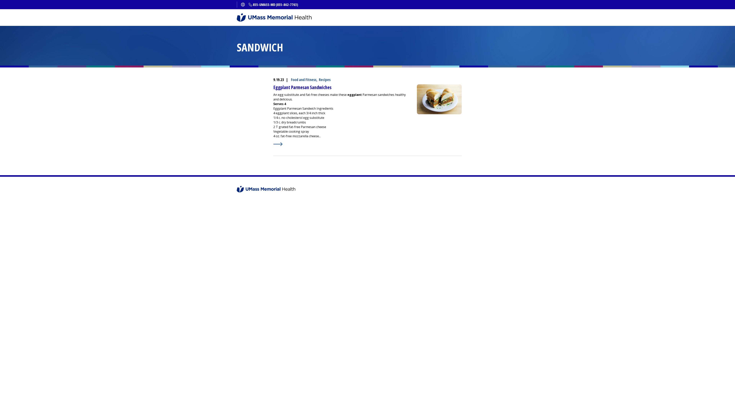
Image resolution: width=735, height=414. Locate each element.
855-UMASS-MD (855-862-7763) (275, 4)
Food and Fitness (303, 79)
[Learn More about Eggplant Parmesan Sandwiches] (341, 144)
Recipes (325, 79)
